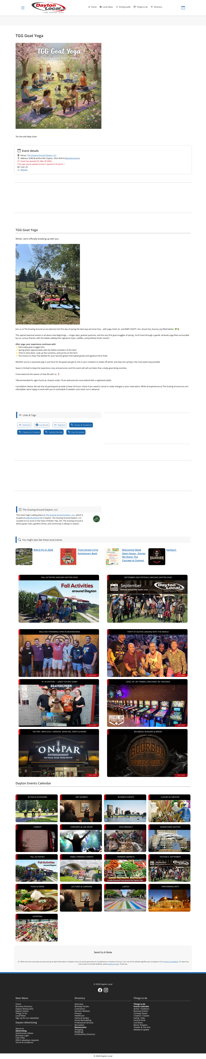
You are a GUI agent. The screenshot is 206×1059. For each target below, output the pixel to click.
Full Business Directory (85, 1034)
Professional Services (84, 1022)
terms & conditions (171, 962)
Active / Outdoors (141, 1009)
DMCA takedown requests (27, 1040)
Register (24, 170)
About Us (20, 1028)
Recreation (79, 1025)
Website (26, 425)
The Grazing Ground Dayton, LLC (42, 155)
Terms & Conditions (24, 1042)
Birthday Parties (82, 1006)
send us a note (113, 964)
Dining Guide (124, 7)
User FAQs (20, 1038)
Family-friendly (55, 432)
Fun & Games (77, 432)
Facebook (43, 425)
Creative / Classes (141, 1015)
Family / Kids (139, 1018)
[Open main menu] (23, 8)
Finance (78, 1013)
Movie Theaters (140, 1025)
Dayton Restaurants (24, 1009)
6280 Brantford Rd (33, 518)
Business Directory (24, 1006)
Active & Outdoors (83, 425)
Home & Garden (82, 1018)
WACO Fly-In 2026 (43, 549)
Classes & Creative (31, 432)
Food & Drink (139, 1020)
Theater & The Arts (142, 1027)
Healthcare (79, 1015)
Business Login (22, 1035)
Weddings (79, 1032)
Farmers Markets (82, 1011)
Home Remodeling (83, 1020)
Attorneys (79, 1004)
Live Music (138, 1022)
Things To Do (21, 1013)
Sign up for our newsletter (27, 1018)
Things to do (142, 7)
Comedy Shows (140, 1013)
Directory (157, 7)
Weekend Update (141, 1029)
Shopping (79, 1029)
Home (94, 7)
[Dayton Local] (52, 8)
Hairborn (171, 549)
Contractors (80, 1009)
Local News (107, 7)
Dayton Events (22, 1011)
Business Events (141, 1011)
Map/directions (72, 158)
